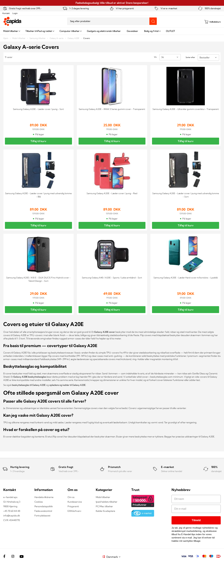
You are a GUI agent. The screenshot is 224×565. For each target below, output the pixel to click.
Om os (71, 497)
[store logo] (12, 21)
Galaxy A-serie (57, 38)
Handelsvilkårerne (43, 497)
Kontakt (6, 13)
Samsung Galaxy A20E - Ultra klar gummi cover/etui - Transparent (186, 109)
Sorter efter (190, 57)
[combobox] (112, 21)
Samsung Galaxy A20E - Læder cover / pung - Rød (112, 193)
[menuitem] (11, 31)
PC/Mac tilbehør (104, 506)
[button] (114, 557)
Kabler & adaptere (105, 510)
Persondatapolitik (43, 506)
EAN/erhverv (74, 510)
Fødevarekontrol (43, 510)
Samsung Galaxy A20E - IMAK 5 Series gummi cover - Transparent (112, 109)
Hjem (6, 38)
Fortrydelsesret (42, 515)
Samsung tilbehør (38, 38)
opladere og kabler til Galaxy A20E (67, 385)
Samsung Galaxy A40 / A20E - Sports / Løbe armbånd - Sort (112, 277)
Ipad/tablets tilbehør (106, 501)
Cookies (38, 501)
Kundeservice (75, 501)
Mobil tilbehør (19, 38)
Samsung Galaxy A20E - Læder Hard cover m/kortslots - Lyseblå (185, 277)
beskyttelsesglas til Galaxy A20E (29, 385)
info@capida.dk (11, 515)
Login (15, 13)
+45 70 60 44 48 (11, 510)
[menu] (112, 31)
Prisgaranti (73, 506)
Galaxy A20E (74, 38)
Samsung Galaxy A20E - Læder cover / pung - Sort (38, 109)
